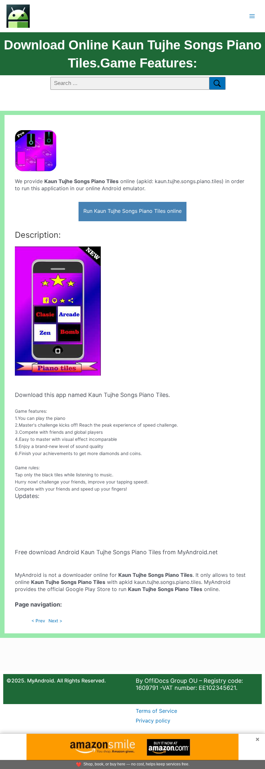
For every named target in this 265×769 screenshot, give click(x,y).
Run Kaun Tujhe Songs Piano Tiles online (132, 211)
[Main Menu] (252, 16)
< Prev (38, 620)
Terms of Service (156, 711)
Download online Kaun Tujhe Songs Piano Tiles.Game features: (132, 54)
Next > (55, 620)
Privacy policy (153, 720)
